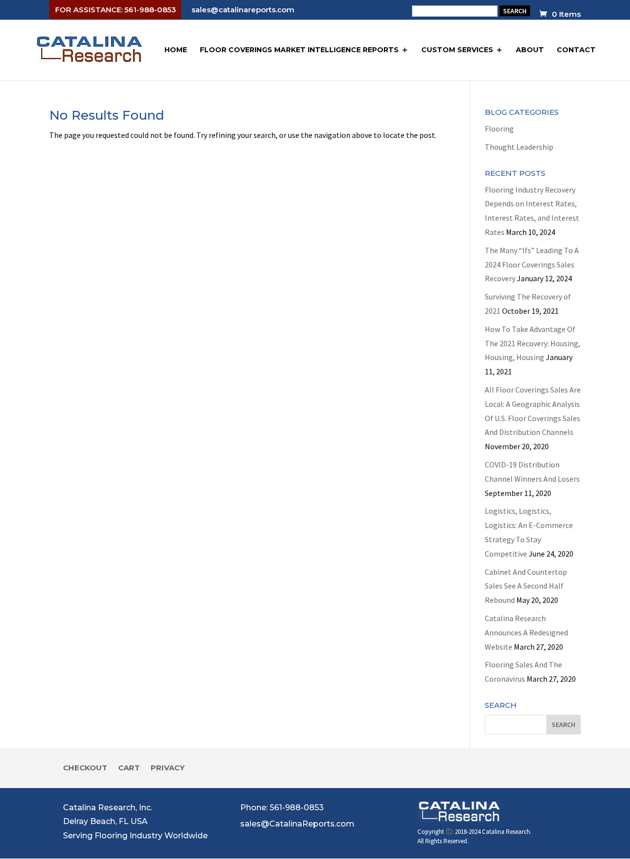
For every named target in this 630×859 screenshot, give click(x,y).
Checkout (85, 768)
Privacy (168, 768)
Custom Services (457, 49)
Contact (576, 49)
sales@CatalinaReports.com (297, 823)
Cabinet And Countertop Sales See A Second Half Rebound (526, 586)
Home (175, 49)
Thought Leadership (519, 147)
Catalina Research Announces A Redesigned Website (526, 632)
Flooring (499, 128)
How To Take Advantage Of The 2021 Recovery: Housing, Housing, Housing (532, 343)
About (530, 49)
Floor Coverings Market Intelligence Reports (299, 49)
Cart (129, 768)
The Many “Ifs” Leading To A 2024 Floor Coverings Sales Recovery (532, 264)
